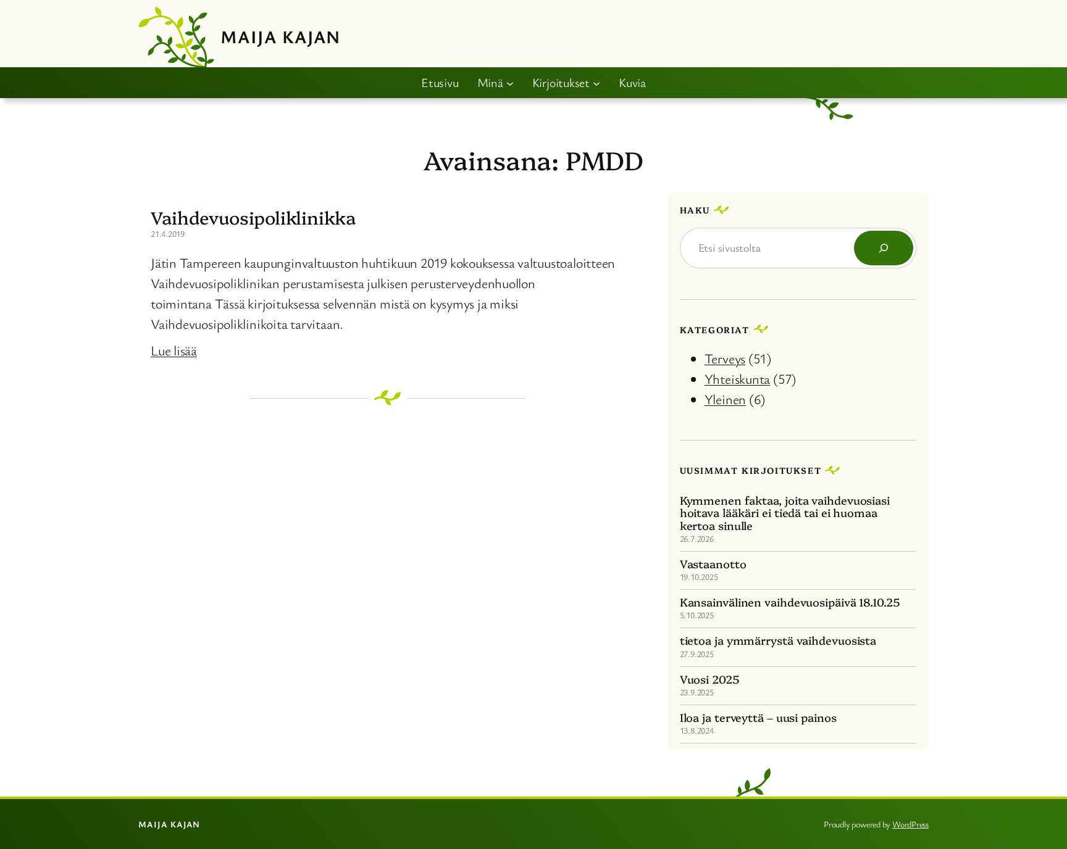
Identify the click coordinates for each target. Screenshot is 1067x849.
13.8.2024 (697, 730)
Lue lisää (174, 350)
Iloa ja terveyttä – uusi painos (758, 717)
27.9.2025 (697, 654)
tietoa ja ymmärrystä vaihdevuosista (778, 640)
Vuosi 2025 (709, 679)
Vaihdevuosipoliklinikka (253, 217)
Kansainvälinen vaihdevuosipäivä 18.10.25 (790, 602)
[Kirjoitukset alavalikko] (596, 82)
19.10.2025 (699, 576)
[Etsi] (883, 248)
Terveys (725, 358)
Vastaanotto (713, 564)
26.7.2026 (697, 538)
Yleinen (725, 399)
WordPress (910, 824)
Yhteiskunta (738, 378)
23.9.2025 (697, 692)
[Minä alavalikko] (510, 82)
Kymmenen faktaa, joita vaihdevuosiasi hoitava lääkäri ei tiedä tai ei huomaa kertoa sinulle (785, 513)
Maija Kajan (280, 36)
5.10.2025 (697, 615)
